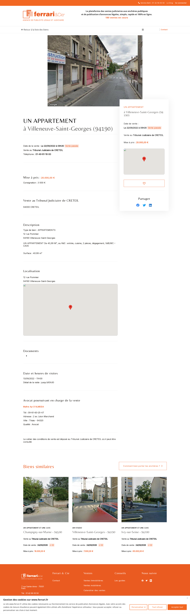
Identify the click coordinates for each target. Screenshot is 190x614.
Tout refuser (157, 607)
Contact (164, 30)
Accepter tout (177, 607)
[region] (95, 605)
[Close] (187, 598)
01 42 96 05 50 (158, 3)
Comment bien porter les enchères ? (141, 466)
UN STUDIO (77, 528)
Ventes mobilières (92, 585)
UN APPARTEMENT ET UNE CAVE (37, 528)
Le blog (170, 3)
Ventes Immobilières (93, 580)
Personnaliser (137, 607)
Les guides (120, 580)
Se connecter (181, 3)
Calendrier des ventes (94, 590)
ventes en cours (116, 17)
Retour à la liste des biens (36, 30)
